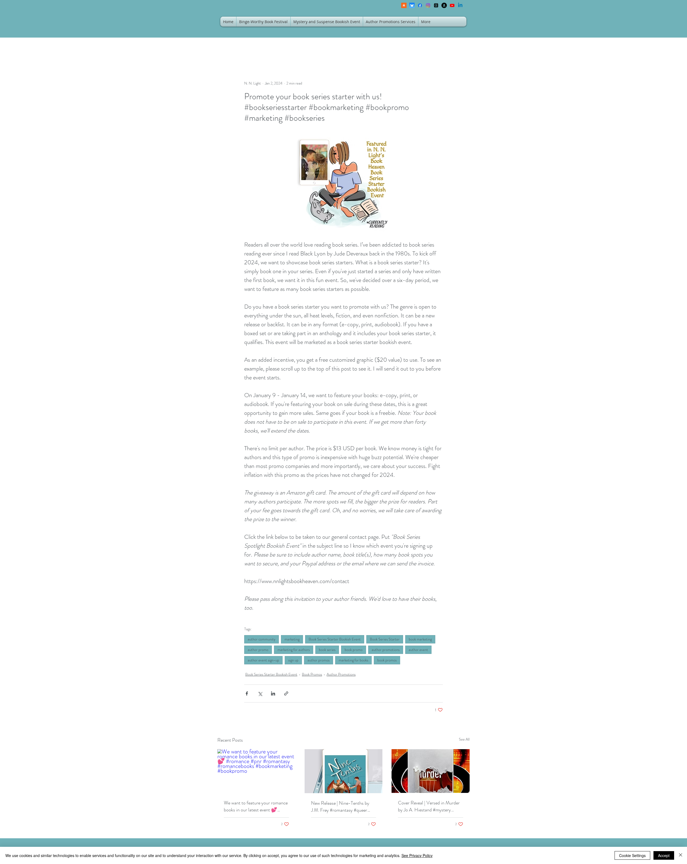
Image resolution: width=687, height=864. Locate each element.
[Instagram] (428, 5)
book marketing (420, 639)
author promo (258, 649)
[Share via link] (286, 693)
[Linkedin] (460, 5)
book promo (354, 649)
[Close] (680, 855)
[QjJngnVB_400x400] (412, 5)
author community (261, 639)
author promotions (386, 649)
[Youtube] (452, 5)
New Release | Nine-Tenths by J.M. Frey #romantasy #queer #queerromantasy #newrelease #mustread (340, 807)
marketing (291, 639)
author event (418, 649)
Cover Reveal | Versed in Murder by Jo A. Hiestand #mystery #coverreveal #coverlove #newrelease (429, 806)
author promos (319, 660)
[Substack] (404, 5)
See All (464, 739)
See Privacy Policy (417, 855)
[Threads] (436, 5)
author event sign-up (263, 660)
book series (327, 649)
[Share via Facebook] (246, 693)
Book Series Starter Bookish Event (335, 639)
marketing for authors (293, 649)
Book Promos (312, 674)
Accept (664, 855)
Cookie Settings (632, 855)
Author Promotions (341, 674)
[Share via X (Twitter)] (259, 693)
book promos (387, 660)
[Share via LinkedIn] (273, 693)
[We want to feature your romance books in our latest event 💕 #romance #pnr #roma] (256, 771)
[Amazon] (444, 5)
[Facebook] (420, 5)
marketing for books (353, 660)
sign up (293, 660)
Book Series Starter (385, 639)
